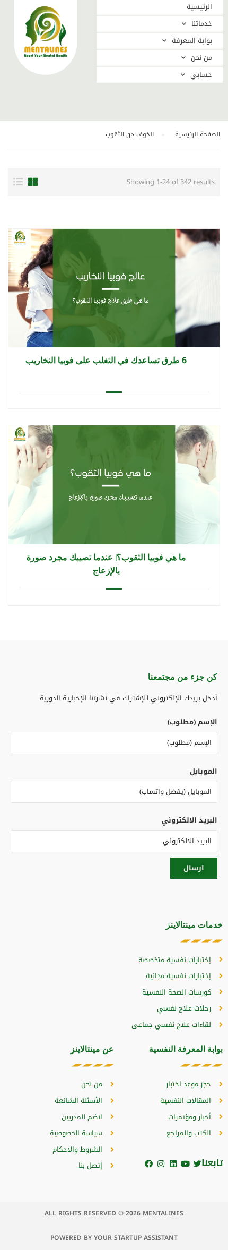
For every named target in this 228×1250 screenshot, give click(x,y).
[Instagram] (161, 1164)
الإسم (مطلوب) (192, 722)
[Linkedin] (173, 1164)
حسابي (201, 74)
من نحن (201, 57)
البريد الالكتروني (189, 820)
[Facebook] (149, 1164)
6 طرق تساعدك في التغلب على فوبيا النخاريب (106, 359)
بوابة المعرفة (192, 40)
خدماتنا (201, 23)
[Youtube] (185, 1164)
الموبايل (203, 771)
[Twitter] (197, 1164)
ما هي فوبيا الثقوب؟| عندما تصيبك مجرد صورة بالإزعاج (106, 563)
